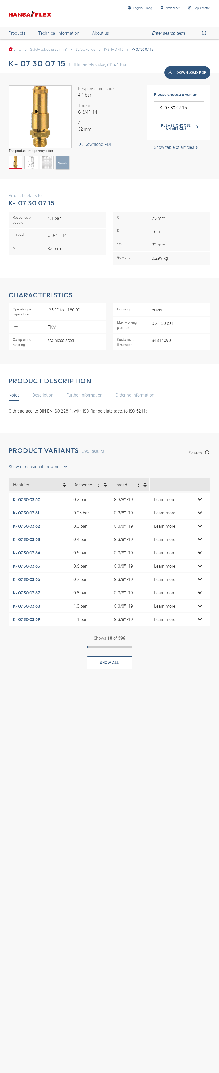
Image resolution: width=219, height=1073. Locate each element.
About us (100, 33)
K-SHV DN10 (113, 49)
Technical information (58, 33)
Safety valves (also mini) (48, 49)
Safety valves (86, 49)
